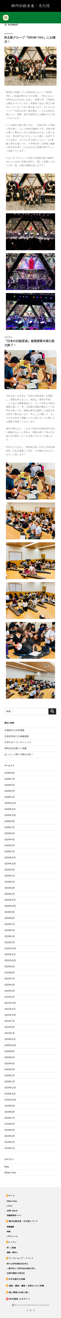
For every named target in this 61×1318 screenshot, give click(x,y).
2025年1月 (9, 851)
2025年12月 (10, 803)
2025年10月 (10, 815)
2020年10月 (10, 1045)
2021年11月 (10, 1009)
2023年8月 (9, 918)
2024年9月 (9, 869)
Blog (6, 1166)
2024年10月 (10, 863)
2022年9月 (9, 966)
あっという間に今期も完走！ (18, 754)
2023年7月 (9, 924)
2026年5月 (9, 785)
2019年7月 (9, 1118)
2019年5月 (9, 1124)
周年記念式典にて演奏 (15, 748)
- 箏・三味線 (11, 1248)
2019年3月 (9, 1136)
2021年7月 (9, 1021)
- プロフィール (12, 1236)
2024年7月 (9, 875)
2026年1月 (9, 797)
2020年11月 (10, 1039)
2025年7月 (9, 827)
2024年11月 (10, 857)
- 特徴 (8, 1232)
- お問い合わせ (12, 1211)
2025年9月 (9, 821)
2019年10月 (10, 1099)
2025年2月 (9, 845)
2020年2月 (9, 1075)
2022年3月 (9, 990)
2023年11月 (10, 900)
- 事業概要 (10, 1227)
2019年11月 (10, 1093)
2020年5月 (9, 1063)
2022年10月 (10, 960)
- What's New (11, 1201)
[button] (6, 17)
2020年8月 (9, 1051)
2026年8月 (9, 773)
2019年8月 (9, 1112)
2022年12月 (10, 948)
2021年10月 (10, 1015)
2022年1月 (9, 997)
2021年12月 (10, 1003)
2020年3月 (9, 1069)
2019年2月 (9, 1142)
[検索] (52, 711)
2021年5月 (9, 1027)
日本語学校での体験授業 (16, 736)
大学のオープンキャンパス (17, 742)
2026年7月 (9, 779)
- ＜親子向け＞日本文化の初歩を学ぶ (20, 1268)
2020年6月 (9, 1057)
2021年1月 (9, 1033)
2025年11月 (10, 809)
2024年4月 (9, 882)
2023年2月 (9, 942)
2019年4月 (9, 1130)
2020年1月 (9, 1081)
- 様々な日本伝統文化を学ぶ (17, 1264)
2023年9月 (9, 912)
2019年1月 (9, 1148)
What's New (10, 1172)
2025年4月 (9, 839)
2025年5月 (9, 833)
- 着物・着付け (12, 1252)
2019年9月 (9, 1106)
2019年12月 (10, 1087)
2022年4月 (9, 984)
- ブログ (9, 1206)
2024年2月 (9, 894)
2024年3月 (9, 888)
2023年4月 (9, 930)
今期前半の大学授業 (14, 730)
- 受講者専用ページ (13, 1215)
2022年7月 (9, 978)
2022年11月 (10, 954)
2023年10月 (10, 906)
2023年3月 (9, 936)
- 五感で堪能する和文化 (15, 1273)
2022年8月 (9, 972)
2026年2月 (9, 791)
